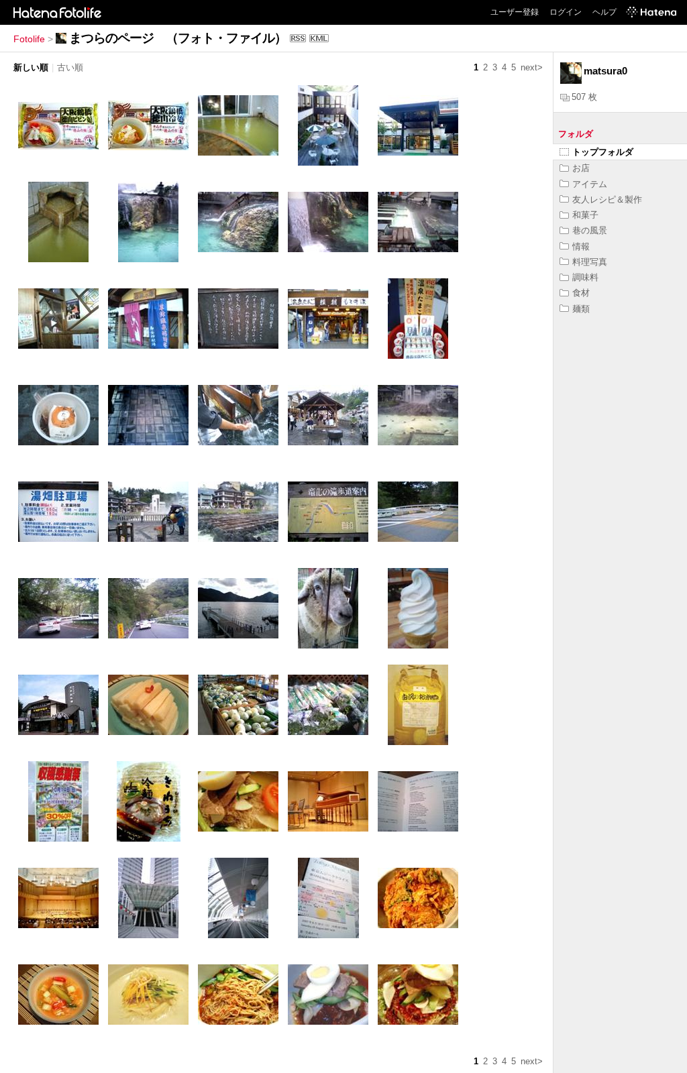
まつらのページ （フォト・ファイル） (177, 38)
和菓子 (585, 215)
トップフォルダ (602, 152)
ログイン (565, 12)
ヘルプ (604, 12)
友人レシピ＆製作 (607, 199)
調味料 (585, 277)
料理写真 (589, 262)
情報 (581, 246)
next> (532, 67)
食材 (581, 293)
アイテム (589, 184)
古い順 (70, 67)
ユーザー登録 (514, 12)
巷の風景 (589, 230)
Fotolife (29, 39)
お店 (581, 168)
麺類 (581, 309)
